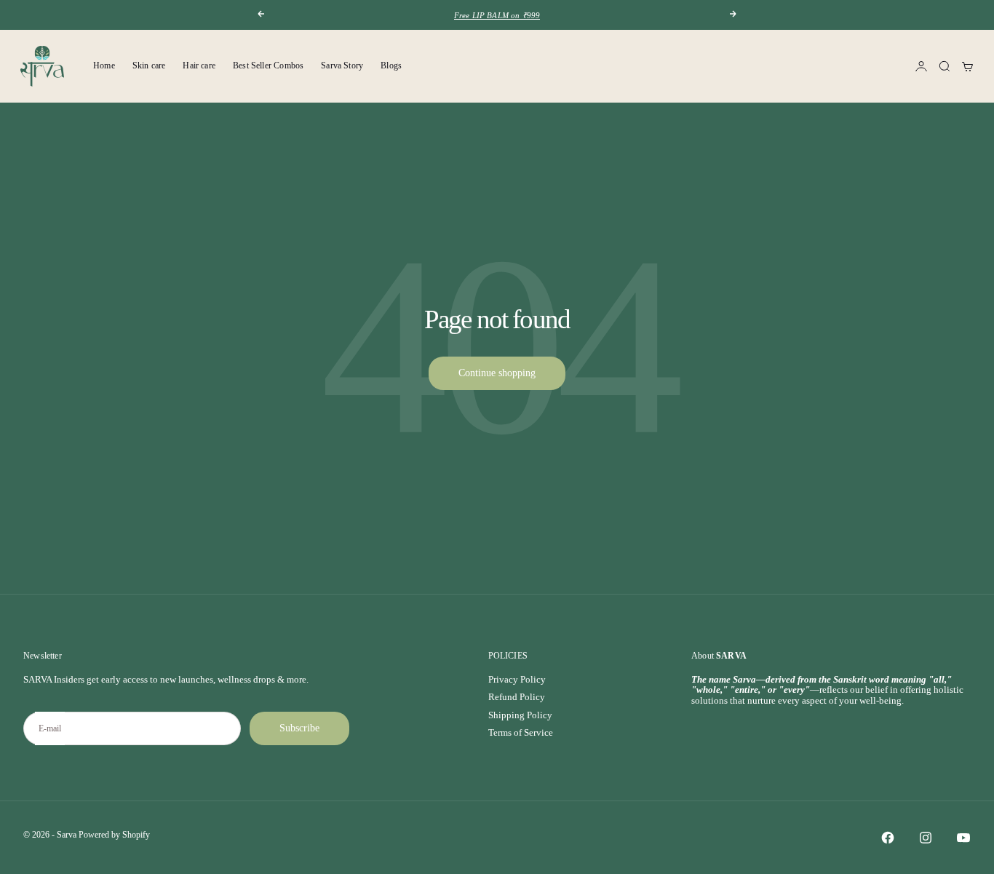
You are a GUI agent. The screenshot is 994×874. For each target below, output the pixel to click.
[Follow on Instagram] (925, 837)
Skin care (149, 65)
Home (104, 65)
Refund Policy (516, 696)
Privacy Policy (517, 679)
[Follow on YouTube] (963, 837)
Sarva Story (342, 65)
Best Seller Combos (268, 65)
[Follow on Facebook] (887, 837)
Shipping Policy (520, 715)
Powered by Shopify (114, 835)
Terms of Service (520, 732)
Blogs (391, 65)
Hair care (199, 65)
